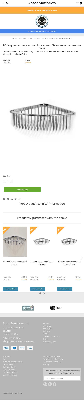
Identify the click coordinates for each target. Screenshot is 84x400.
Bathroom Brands (10, 372)
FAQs (45, 339)
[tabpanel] (14, 259)
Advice (45, 334)
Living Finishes (9, 369)
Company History (10, 375)
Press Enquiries (49, 341)
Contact (46, 323)
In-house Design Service (13, 362)
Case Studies (8, 364)
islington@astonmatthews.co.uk (19, 341)
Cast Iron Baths (9, 367)
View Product (10, 289)
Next (81, 257)
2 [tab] (44, 293)
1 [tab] (40, 293)
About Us (47, 326)
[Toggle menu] (3, 3)
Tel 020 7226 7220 (12, 338)
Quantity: (6, 176)
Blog (4, 359)
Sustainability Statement (53, 359)
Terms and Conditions (52, 362)
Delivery (46, 331)
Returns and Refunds (52, 356)
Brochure (6, 356)
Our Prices (47, 328)
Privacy (46, 364)
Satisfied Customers (51, 336)
